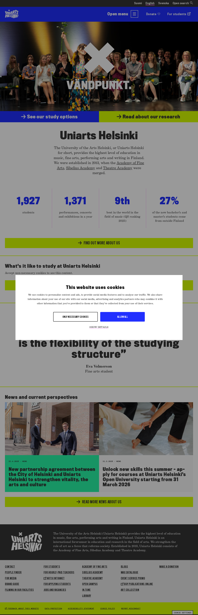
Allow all (122, 316)
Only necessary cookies (75, 316)
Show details (99, 327)
